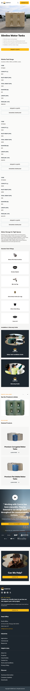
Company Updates (6, 677)
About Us (3, 653)
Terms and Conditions (7, 663)
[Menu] (2, 3)
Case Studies (4, 658)
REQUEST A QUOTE (15, 49)
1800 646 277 (5, 626)
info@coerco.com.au (7, 629)
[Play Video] (15, 497)
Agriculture (4, 638)
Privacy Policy (5, 665)
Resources (4, 643)
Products (3, 655)
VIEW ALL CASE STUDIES (14, 524)
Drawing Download (15, 112)
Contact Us (24, 3)
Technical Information (7, 675)
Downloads (4, 680)
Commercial (4, 641)
